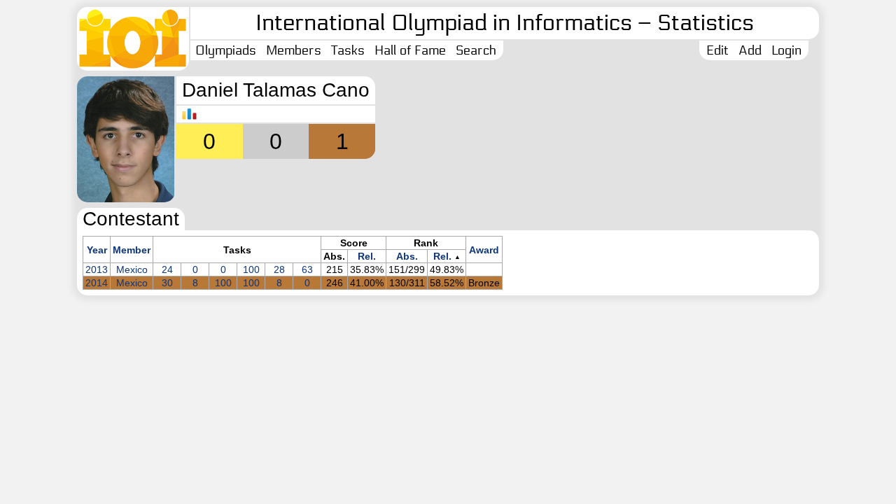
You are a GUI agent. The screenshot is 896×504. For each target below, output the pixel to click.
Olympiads (225, 50)
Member (131, 249)
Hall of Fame (410, 50)
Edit (717, 50)
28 (279, 269)
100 (251, 269)
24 (167, 269)
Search (476, 50)
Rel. (367, 256)
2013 (96, 269)
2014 (96, 282)
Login (786, 50)
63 (307, 269)
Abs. (407, 256)
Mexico (132, 269)
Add (750, 50)
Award (484, 249)
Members (293, 50)
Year (97, 249)
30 (167, 282)
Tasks (348, 50)
